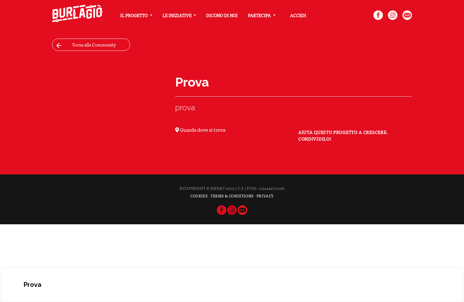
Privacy (265, 196)
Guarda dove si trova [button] (202, 129)
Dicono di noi (222, 15)
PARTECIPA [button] (260, 15)
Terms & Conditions (232, 196)
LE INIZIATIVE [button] (178, 15)
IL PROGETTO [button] (134, 15)
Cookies (198, 196)
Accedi (298, 15)
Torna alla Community (94, 44)
